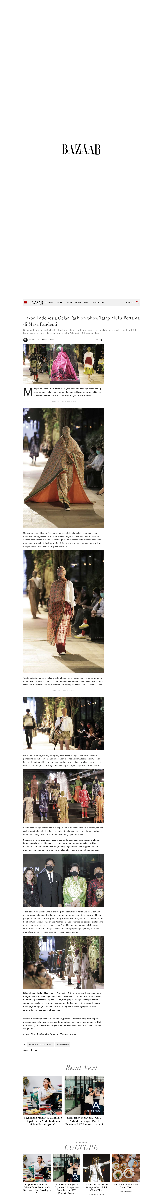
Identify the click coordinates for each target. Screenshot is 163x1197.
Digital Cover (98, 302)
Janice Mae (35, 340)
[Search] (137, 302)
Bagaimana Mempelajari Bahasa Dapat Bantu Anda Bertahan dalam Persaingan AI (43, 1121)
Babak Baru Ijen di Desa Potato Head (126, 1186)
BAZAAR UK (44, 1129)
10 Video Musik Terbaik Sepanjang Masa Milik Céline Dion (96, 1188)
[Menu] (25, 302)
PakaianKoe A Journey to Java (40, 1044)
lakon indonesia (63, 1044)
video (86, 302)
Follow (129, 302)
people (78, 302)
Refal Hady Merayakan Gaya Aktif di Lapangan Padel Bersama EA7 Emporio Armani (84, 1121)
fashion (49, 302)
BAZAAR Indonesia (85, 1129)
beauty (58, 302)
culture (68, 302)
